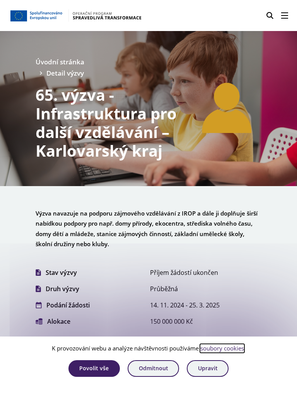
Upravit (208, 368)
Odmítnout (153, 368)
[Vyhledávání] (269, 15)
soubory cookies (222, 348)
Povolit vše (94, 368)
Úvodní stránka (60, 61)
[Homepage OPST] (76, 15)
